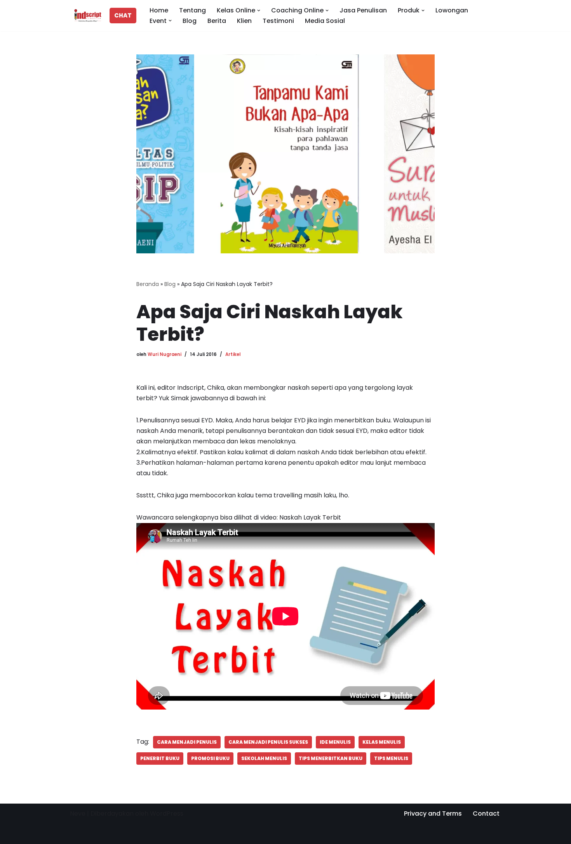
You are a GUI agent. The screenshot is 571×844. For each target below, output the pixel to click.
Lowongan (451, 10)
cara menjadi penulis (187, 742)
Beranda (147, 284)
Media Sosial (325, 20)
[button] (258, 10)
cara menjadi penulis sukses (268, 742)
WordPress (166, 813)
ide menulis (335, 742)
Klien (244, 20)
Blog (190, 20)
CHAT (123, 15)
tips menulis (391, 758)
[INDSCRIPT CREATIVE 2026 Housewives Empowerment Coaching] (86, 15)
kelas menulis (381, 742)
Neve (77, 813)
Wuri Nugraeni (164, 354)
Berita (216, 20)
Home (159, 10)
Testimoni (278, 20)
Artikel (232, 354)
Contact (486, 813)
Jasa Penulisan (363, 10)
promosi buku (210, 758)
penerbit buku (159, 758)
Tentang (192, 10)
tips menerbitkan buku (330, 758)
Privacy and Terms (433, 813)
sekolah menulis (264, 758)
